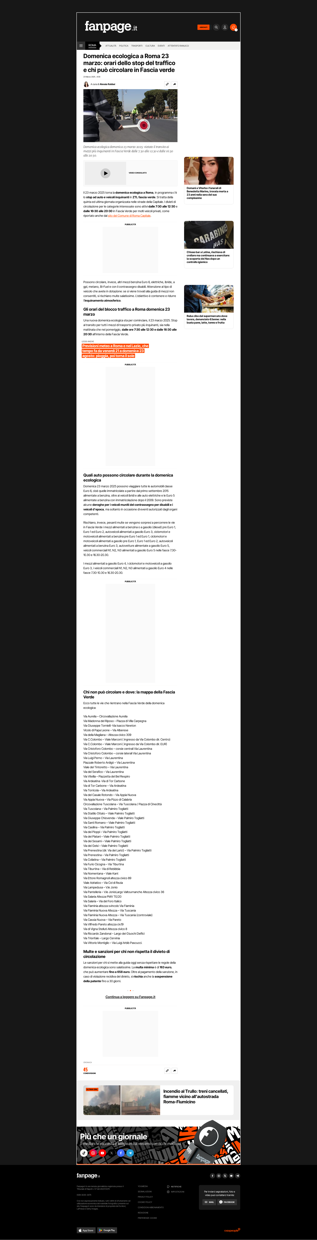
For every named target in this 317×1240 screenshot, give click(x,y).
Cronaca (87, 1062)
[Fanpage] (88, 1175)
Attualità (111, 45)
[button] (174, 84)
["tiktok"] (84, 1153)
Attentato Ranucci (178, 45)
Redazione (143, 1212)
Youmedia (143, 1186)
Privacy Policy (145, 1197)
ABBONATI (203, 27)
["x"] (111, 1153)
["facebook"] (121, 1153)
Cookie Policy (145, 1202)
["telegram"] (130, 1153)
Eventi (161, 45)
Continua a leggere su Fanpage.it (130, 997)
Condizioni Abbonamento (151, 1207)
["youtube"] (102, 1153)
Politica (123, 45)
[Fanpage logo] (107, 27)
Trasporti (136, 45)
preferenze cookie (147, 1218)
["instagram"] (93, 1153)
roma (92, 45)
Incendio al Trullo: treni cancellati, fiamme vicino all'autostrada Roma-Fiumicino (195, 1096)
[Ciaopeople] (232, 1231)
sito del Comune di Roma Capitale (129, 215)
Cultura (150, 45)
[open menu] (81, 46)
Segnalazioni (145, 1191)
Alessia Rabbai (107, 84)
